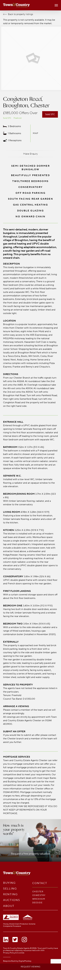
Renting (10, 894)
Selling (10, 888)
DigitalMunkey (25, 961)
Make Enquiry (30, 153)
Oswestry (39, 895)
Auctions (11, 900)
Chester (37, 891)
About (9, 906)
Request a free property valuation (30, 853)
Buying (9, 883)
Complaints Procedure (12, 926)
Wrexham (38, 899)
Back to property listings (20, 14)
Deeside (37, 902)
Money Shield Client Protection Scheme (19, 924)
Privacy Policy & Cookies (13, 953)
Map (35, 133)
